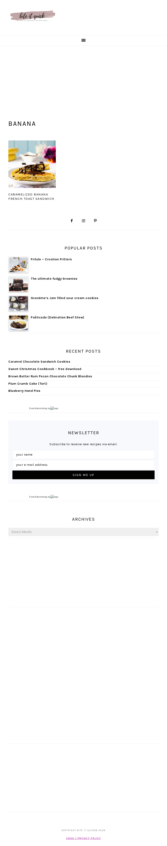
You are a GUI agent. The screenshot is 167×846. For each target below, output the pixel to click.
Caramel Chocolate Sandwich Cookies (39, 361)
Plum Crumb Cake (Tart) (27, 383)
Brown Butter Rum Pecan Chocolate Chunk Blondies (50, 376)
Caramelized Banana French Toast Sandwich (31, 196)
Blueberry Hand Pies (24, 391)
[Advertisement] (83, 76)
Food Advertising (38, 408)
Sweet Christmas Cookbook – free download (44, 369)
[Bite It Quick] (32, 30)
